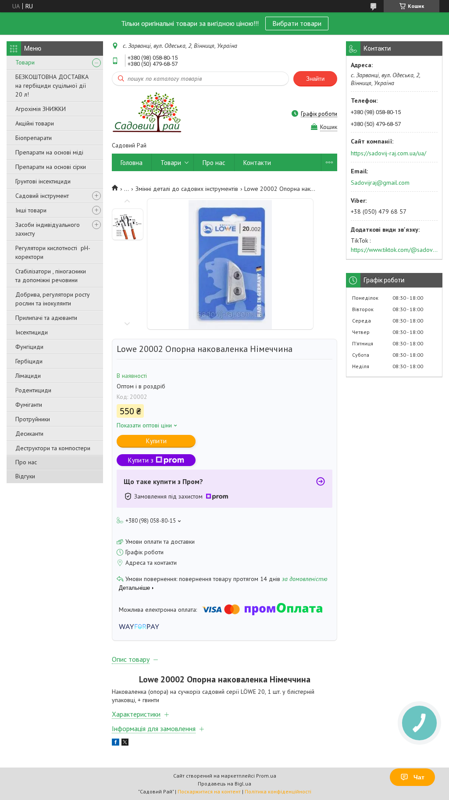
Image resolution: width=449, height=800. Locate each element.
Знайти (315, 78)
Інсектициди (31, 332)
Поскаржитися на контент (209, 791)
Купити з (140, 460)
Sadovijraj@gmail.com (380, 183)
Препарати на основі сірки (50, 167)
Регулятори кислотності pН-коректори (52, 252)
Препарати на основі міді (49, 152)
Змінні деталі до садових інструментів (186, 189)
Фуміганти (28, 405)
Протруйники (32, 419)
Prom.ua (266, 775)
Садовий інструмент (42, 196)
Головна (132, 162)
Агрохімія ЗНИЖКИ (40, 109)
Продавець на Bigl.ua (224, 783)
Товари (25, 62)
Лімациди (28, 376)
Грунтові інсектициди (43, 181)
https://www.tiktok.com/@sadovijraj (394, 250)
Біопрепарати (33, 138)
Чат (418, 777)
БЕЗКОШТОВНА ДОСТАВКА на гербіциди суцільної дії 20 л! (52, 85)
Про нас (26, 462)
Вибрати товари (296, 23)
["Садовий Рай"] (147, 113)
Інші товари (30, 210)
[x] (124, 743)
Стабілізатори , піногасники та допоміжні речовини (50, 275)
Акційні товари (34, 123)
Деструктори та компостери (52, 448)
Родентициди (33, 390)
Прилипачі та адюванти (46, 318)
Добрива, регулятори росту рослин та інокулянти (52, 299)
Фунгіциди (29, 347)
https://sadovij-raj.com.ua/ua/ (388, 153)
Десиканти (29, 434)
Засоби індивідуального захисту (47, 229)
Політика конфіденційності (278, 791)
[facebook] (115, 743)
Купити (156, 441)
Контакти (257, 162)
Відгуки (25, 476)
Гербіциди (29, 361)
